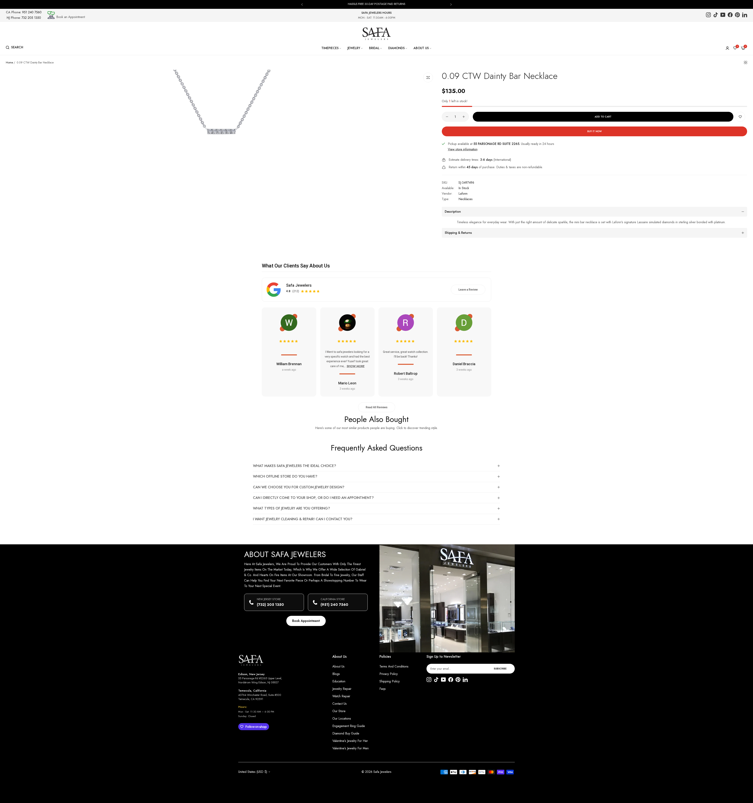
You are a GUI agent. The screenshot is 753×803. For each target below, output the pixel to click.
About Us (338, 666)
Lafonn (462, 193)
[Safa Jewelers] (376, 34)
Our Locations (341, 718)
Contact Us (339, 703)
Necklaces (465, 199)
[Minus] (447, 117)
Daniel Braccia (464, 364)
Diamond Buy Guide (345, 733)
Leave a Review (468, 289)
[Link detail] (708, 15)
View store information (462, 149)
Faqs (382, 688)
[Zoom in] (428, 77)
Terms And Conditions (393, 666)
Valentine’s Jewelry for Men (350, 748)
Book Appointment (306, 621)
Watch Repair (341, 696)
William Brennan (289, 364)
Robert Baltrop (405, 373)
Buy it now (594, 131)
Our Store (339, 711)
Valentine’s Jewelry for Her (350, 741)
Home (9, 62)
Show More (356, 366)
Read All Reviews (376, 407)
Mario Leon (347, 383)
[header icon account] (727, 48)
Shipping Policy (389, 681)
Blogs (336, 674)
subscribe (500, 668)
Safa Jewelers (299, 285)
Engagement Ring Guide (348, 726)
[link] (331, 48)
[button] (302, 4)
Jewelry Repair (341, 688)
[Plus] (463, 117)
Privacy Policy (388, 674)
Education (338, 681)
